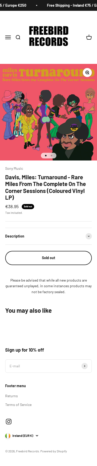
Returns (11, 396)
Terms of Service (18, 404)
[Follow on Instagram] (8, 421)
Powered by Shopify (53, 451)
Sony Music (14, 168)
